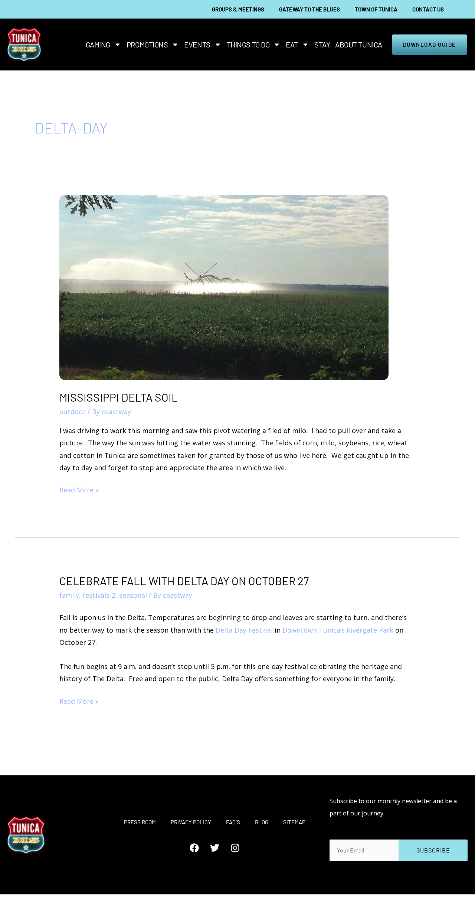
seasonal (133, 595)
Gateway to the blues (309, 9)
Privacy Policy (191, 822)
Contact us (428, 9)
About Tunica (358, 44)
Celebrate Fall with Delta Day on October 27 (184, 580)
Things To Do (248, 44)
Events (197, 44)
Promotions (147, 44)
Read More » (79, 489)
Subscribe (433, 850)
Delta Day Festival (244, 630)
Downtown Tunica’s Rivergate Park (337, 630)
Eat (292, 44)
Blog (261, 822)
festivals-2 (99, 595)
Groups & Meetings (238, 9)
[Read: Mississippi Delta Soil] (224, 286)
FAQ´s (233, 822)
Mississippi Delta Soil (118, 397)
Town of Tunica (376, 9)
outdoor (72, 411)
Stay (322, 44)
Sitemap (294, 822)
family (69, 595)
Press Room (140, 822)
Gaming (98, 44)
